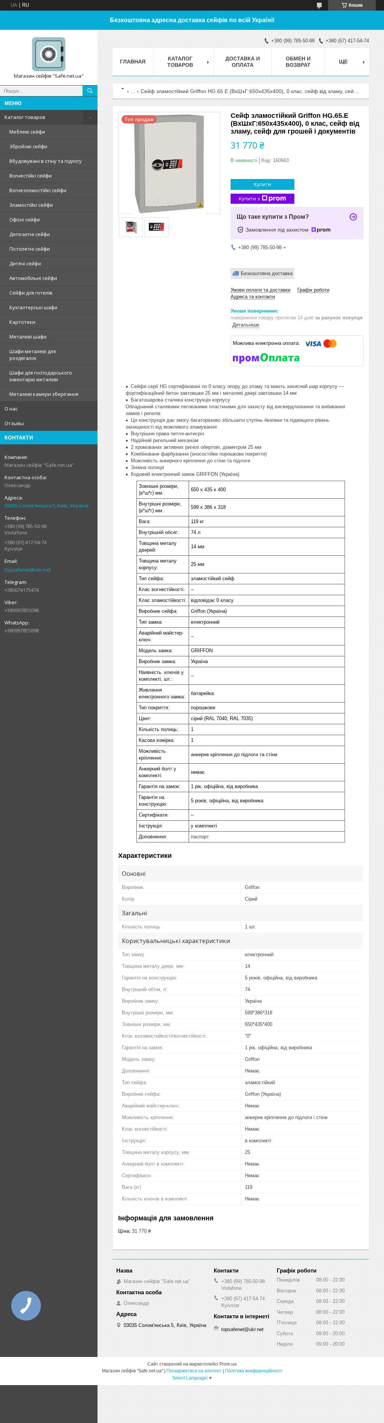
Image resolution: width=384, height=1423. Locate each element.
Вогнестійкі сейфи (30, 175)
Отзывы (14, 423)
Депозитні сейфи (29, 234)
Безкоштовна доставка (266, 273)
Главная (133, 62)
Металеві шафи (27, 336)
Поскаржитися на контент (194, 1370)
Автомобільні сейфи (33, 278)
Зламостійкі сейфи (31, 205)
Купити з (249, 198)
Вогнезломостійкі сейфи (37, 190)
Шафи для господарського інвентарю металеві (40, 376)
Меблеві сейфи (27, 131)
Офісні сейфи (24, 219)
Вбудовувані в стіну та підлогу (45, 161)
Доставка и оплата (242, 62)
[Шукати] (90, 90)
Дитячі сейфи (25, 263)
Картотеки (22, 322)
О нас (11, 408)
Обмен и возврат (298, 62)
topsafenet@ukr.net (27, 569)
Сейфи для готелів (30, 292)
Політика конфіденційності (253, 1370)
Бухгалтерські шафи (33, 307)
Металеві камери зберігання (43, 394)
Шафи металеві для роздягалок (32, 354)
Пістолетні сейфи (29, 248)
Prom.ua (228, 1364)
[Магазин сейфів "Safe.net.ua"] (49, 54)
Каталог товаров (24, 117)
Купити (262, 184)
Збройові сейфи (28, 146)
